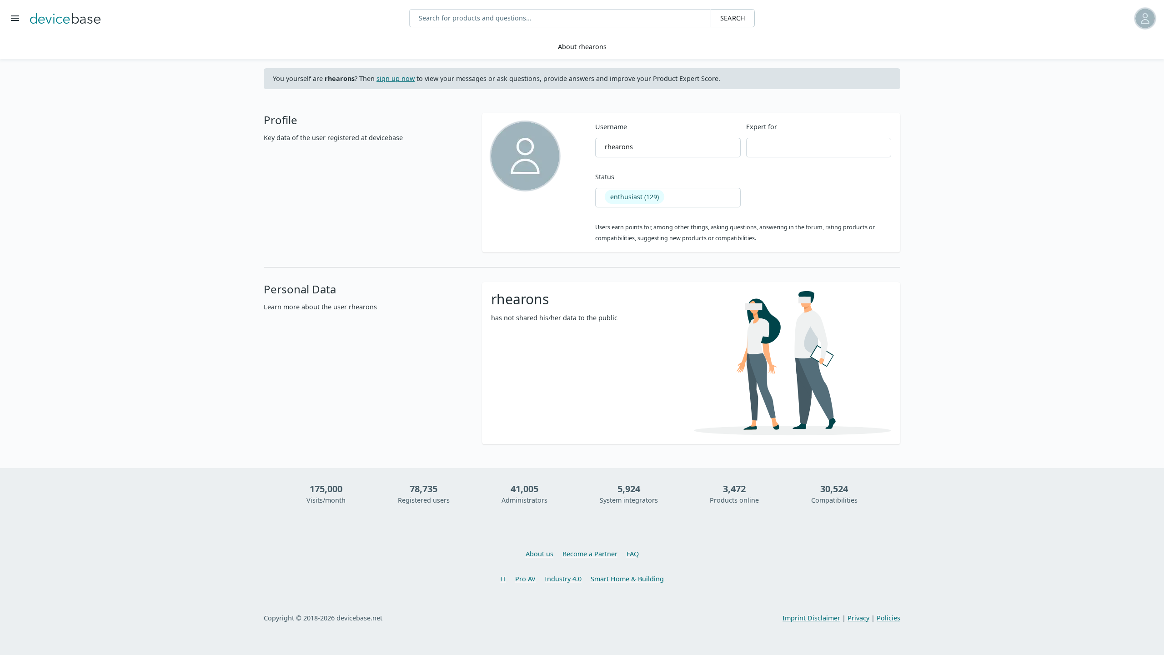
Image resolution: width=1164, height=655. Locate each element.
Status (627, 186)
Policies (888, 618)
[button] (1076, 18)
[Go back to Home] (65, 18)
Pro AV (525, 578)
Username (614, 136)
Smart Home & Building (627, 578)
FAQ (633, 553)
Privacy (858, 618)
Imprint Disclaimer (811, 618)
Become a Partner (589, 553)
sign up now (395, 78)
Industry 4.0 (563, 578)
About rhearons (582, 46)
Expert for (761, 126)
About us (539, 553)
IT (503, 578)
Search (732, 18)
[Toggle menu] (15, 18)
